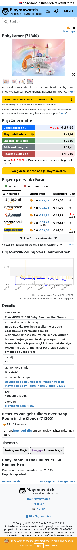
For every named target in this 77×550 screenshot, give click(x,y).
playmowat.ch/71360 (20, 405)
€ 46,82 (58, 222)
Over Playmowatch (38, 499)
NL (38, 508)
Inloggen (47, 3)
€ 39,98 (44, 230)
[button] (73, 74)
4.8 (35, 208)
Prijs (42, 193)
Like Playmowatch (40, 516)
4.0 (35, 200)
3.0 (35, 215)
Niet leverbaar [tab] (37, 186)
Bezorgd (59, 193)
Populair (38, 503)
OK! (39, 546)
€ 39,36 (58, 200)
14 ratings (68, 31)
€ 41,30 (58, 207)
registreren (66, 3)
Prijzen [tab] (13, 186)
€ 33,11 (44, 200)
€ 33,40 (44, 222)
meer (71, 91)
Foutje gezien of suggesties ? (57, 481)
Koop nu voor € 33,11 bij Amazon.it (38, 99)
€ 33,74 (44, 208)
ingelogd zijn (22, 430)
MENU (68, 11)
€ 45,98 (58, 215)
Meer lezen (51, 545)
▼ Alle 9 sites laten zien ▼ (38, 238)
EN (44, 508)
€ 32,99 (44, 215)
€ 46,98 (58, 230)
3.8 (35, 223)
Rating (33, 193)
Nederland (30, 3)
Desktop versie (11, 481)
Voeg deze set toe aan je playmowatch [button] (38, 171)
